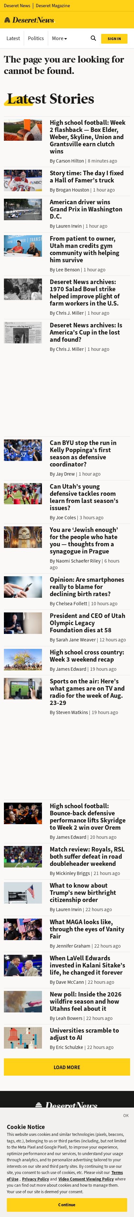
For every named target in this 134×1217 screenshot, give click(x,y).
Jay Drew (65, 474)
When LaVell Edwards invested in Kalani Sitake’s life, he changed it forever (87, 965)
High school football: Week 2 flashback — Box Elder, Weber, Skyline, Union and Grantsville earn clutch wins (88, 137)
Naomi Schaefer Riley (78, 561)
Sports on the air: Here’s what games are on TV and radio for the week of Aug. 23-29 (87, 692)
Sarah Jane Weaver (76, 640)
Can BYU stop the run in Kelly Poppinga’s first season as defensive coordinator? (83, 453)
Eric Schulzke (69, 1047)
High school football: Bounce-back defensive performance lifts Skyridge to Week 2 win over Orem (88, 817)
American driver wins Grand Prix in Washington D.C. (86, 209)
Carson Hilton (70, 161)
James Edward (71, 669)
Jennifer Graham (73, 946)
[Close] (126, 1117)
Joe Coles (66, 517)
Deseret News (17, 6)
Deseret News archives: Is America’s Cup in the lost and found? (86, 332)
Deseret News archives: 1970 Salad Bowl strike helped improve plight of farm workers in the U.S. (85, 293)
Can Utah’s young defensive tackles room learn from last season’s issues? (84, 497)
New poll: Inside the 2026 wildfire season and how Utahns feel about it (86, 1001)
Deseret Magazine (53, 6)
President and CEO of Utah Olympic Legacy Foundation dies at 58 (87, 623)
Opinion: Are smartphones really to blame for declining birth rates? (87, 586)
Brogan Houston (72, 190)
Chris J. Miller (70, 313)
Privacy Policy (35, 1179)
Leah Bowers (69, 1018)
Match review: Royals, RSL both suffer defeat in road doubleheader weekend (87, 856)
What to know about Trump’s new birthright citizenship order (83, 892)
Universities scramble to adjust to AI (84, 1034)
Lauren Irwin (69, 226)
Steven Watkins (72, 712)
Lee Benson (68, 269)
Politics (36, 38)
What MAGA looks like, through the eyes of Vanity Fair (87, 929)
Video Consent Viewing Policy (86, 1179)
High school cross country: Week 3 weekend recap (87, 656)
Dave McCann (70, 982)
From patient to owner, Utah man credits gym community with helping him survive (84, 249)
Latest (13, 38)
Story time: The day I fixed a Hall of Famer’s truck (87, 177)
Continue (66, 1205)
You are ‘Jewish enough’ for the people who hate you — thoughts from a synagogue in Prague (84, 540)
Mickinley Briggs (73, 873)
